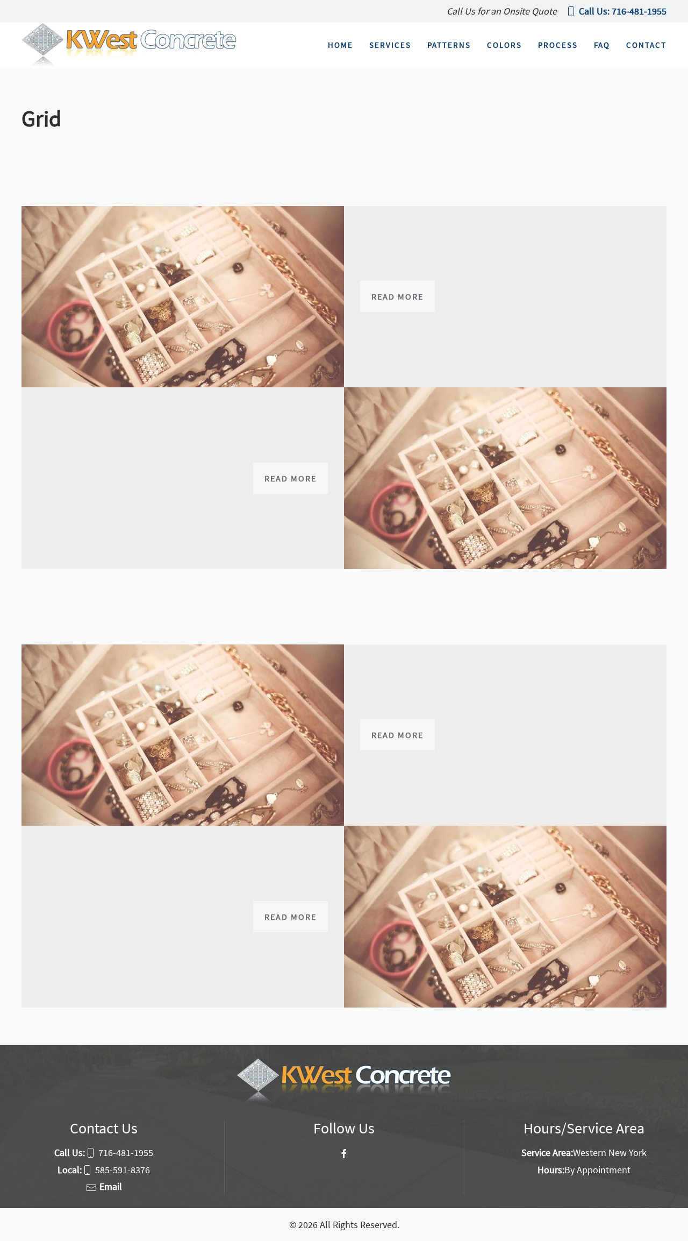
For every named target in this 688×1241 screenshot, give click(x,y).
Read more (397, 296)
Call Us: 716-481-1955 (622, 11)
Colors (504, 45)
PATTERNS (449, 45)
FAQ (602, 45)
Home (340, 45)
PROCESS (558, 45)
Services (390, 45)
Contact (646, 45)
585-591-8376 (122, 1170)
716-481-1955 (125, 1152)
